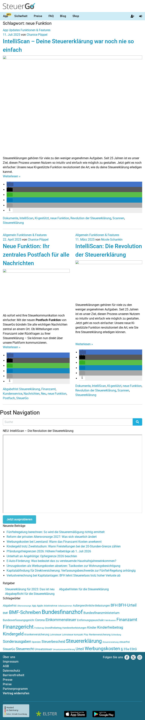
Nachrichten (32, 393)
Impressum (11, 661)
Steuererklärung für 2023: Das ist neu (30, 589)
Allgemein (9, 235)
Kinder (91, 627)
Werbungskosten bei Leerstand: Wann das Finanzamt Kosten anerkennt (54, 541)
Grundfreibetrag (53, 627)
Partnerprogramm (15, 689)
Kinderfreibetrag (110, 627)
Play (86, 634)
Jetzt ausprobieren (19, 519)
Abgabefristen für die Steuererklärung (84, 589)
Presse (7, 679)
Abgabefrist (10, 605)
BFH (114, 605)
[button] (10, 184)
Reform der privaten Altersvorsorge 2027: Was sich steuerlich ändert (52, 537)
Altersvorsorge (24, 606)
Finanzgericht (18, 627)
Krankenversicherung (36, 634)
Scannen (118, 218)
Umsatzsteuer (43, 649)
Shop (75, 16)
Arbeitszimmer (65, 606)
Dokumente (10, 218)
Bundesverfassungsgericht (18, 620)
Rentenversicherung (99, 634)
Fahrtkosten (110, 620)
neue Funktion (59, 218)
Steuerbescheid (53, 642)
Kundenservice (12, 393)
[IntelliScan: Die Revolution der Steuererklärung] (108, 281)
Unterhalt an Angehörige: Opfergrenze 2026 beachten (42, 556)
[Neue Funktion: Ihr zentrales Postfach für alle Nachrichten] (36, 291)
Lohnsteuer (55, 634)
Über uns (9, 657)
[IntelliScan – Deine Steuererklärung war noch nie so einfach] (72, 105)
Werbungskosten (102, 648)
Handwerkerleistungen (74, 627)
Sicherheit (20, 16)
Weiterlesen (11, 176)
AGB (6, 666)
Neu (43, 393)
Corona (40, 620)
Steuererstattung (111, 642)
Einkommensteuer (61, 619)
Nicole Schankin (112, 239)
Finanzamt (48, 389)
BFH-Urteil (127, 605)
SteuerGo (22, 398)
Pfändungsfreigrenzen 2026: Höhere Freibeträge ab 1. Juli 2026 (49, 551)
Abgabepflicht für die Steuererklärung (30, 594)
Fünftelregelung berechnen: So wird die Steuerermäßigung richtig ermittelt (56, 532)
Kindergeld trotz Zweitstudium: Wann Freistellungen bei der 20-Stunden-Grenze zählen (64, 546)
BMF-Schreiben (25, 612)
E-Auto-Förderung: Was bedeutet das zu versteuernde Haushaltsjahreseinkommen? (61, 561)
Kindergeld (13, 634)
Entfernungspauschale (90, 620)
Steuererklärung (13, 223)
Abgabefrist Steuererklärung (21, 389)
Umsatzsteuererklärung (64, 649)
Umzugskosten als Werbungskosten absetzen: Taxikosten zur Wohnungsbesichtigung (63, 566)
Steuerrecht (25, 649)
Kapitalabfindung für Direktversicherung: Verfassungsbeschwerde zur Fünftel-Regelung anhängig (71, 570)
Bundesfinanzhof (62, 612)
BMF (5, 612)
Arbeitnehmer (50, 605)
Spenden (36, 642)
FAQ (51, 16)
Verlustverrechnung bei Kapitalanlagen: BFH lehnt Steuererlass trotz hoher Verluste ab (63, 575)
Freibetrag (39, 628)
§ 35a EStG (129, 649)
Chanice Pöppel (37, 34)
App (5, 16)
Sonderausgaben (17, 641)
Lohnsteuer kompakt (72, 634)
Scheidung (116, 635)
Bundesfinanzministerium (101, 613)
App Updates (11, 30)
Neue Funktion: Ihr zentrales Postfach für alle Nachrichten (36, 254)
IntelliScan (26, 218)
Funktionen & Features (35, 30)
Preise (38, 16)
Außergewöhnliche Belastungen (91, 605)
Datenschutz (11, 670)
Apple (40, 605)
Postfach (9, 398)
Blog (63, 16)
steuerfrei (124, 642)
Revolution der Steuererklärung (90, 218)
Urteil (80, 649)
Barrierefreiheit (13, 675)
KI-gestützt (42, 218)
